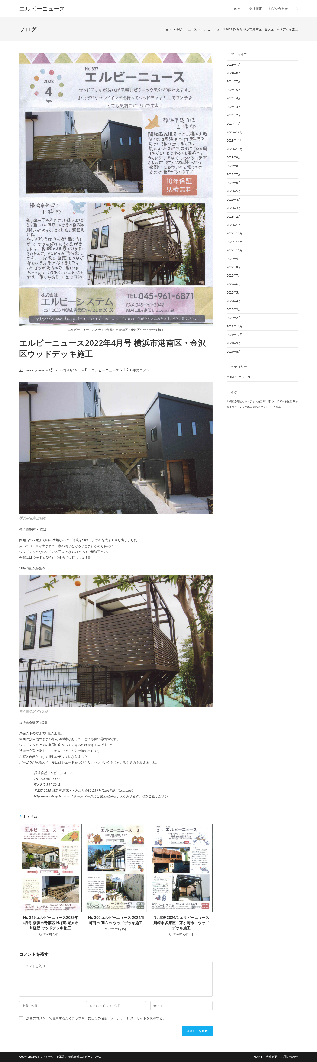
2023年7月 (234, 174)
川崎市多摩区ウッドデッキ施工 (244, 401)
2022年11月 (235, 242)
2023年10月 (235, 149)
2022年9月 (234, 259)
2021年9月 (234, 343)
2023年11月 (235, 140)
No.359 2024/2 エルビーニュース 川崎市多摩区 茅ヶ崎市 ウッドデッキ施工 (181, 922)
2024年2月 (234, 115)
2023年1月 (234, 225)
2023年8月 (234, 166)
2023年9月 (234, 157)
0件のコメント (141, 370)
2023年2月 (234, 216)
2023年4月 (234, 199)
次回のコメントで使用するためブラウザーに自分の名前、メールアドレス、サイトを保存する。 (96, 1018)
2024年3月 (234, 107)
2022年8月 (234, 267)
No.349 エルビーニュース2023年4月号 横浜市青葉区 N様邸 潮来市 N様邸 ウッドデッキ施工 (51, 922)
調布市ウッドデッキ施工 (267, 406)
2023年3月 (234, 208)
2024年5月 (234, 90)
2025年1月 (234, 64)
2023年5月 (234, 191)
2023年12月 (235, 132)
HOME (258, 1057)
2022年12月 (235, 233)
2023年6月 (234, 183)
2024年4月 (234, 98)
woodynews (35, 370)
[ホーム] (166, 29)
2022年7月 (234, 275)
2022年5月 (234, 292)
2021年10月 (235, 334)
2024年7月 (234, 81)
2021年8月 (234, 351)
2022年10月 (235, 250)
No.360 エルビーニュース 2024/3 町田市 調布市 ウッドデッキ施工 (116, 920)
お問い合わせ (289, 1057)
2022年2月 (234, 318)
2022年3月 (234, 309)
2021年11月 (235, 326)
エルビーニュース (42, 8)
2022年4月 (234, 301)
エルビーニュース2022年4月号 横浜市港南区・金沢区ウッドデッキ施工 (249, 29)
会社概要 (271, 1057)
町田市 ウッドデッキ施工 (277, 401)
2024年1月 (234, 123)
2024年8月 (234, 73)
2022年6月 (234, 284)
